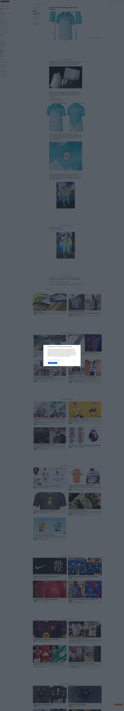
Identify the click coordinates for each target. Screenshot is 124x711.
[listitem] (62, 359)
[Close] (79, 347)
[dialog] (62, 355)
